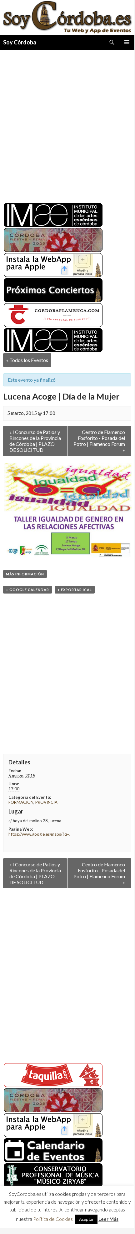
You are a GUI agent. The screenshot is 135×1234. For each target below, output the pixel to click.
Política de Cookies (53, 1221)
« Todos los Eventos (27, 360)
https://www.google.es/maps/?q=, (39, 834)
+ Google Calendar (27, 590)
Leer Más (108, 1221)
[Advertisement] (67, 124)
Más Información (25, 574)
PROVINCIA (46, 802)
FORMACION (20, 802)
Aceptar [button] (86, 1221)
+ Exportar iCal (75, 590)
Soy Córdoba (19, 42)
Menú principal (126, 42)
